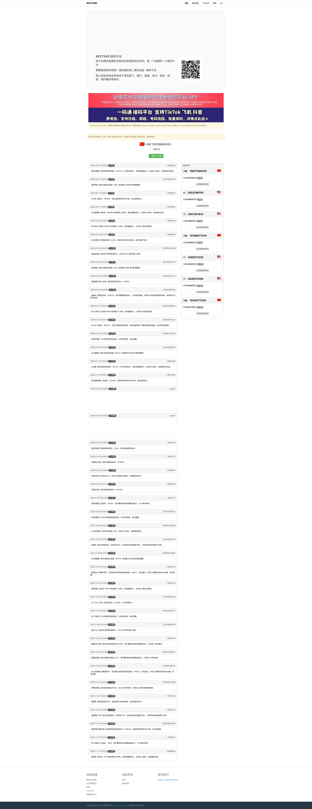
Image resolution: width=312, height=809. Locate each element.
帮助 (214, 3)
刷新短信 (156, 149)
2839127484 (195, 278)
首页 (186, 3)
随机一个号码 (157, 156)
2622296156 (195, 192)
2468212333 (195, 257)
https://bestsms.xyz (119, 805)
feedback (90, 791)
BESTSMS (92, 3)
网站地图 (125, 783)
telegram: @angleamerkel (168, 780)
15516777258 (198, 300)
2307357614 (195, 214)
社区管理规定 (92, 783)
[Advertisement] (156, 34)
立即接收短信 (202, 184)
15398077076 (198, 235)
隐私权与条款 (92, 780)
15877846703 (198, 171)
